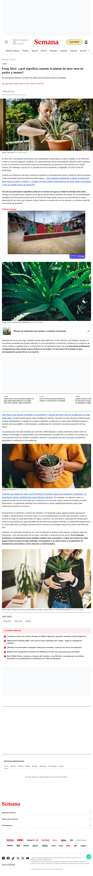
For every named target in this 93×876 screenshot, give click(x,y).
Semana (5, 59)
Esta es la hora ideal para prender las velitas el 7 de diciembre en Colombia (52, 400)
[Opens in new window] (8, 858)
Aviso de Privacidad (11, 865)
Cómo (13, 59)
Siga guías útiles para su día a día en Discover (24, 84)
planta (28, 621)
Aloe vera (18, 621)
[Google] (3, 858)
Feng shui (7, 621)
